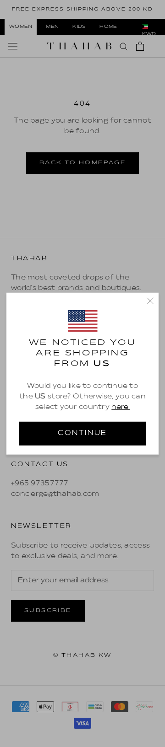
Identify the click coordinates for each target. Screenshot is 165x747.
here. (120, 407)
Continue (82, 433)
